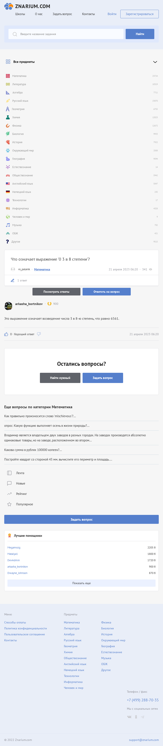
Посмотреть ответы (56, 292)
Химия (68, 652)
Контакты (88, 14)
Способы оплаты (15, 622)
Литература (71, 628)
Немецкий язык (74, 670)
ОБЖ (104, 664)
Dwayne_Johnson (17, 573)
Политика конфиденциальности (25, 628)
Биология (107, 628)
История (106, 634)
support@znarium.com (144, 740)
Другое (106, 670)
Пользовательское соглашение (24, 634)
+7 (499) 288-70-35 (143, 700)
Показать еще (81, 583)
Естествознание (111, 652)
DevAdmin (13, 560)
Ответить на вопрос (107, 292)
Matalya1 (12, 554)
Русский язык (73, 640)
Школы (20, 14)
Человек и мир (73, 688)
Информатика (73, 682)
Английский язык (75, 664)
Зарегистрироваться (139, 14)
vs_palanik (24, 269)
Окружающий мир (113, 640)
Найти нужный (60, 378)
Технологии (71, 676)
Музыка (106, 658)
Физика (106, 622)
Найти (140, 34)
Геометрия (70, 646)
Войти (112, 14)
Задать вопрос (82, 519)
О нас (39, 14)
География (108, 646)
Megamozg (13, 547)
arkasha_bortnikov (17, 566)
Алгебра (69, 634)
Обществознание (75, 658)
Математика (42, 269)
